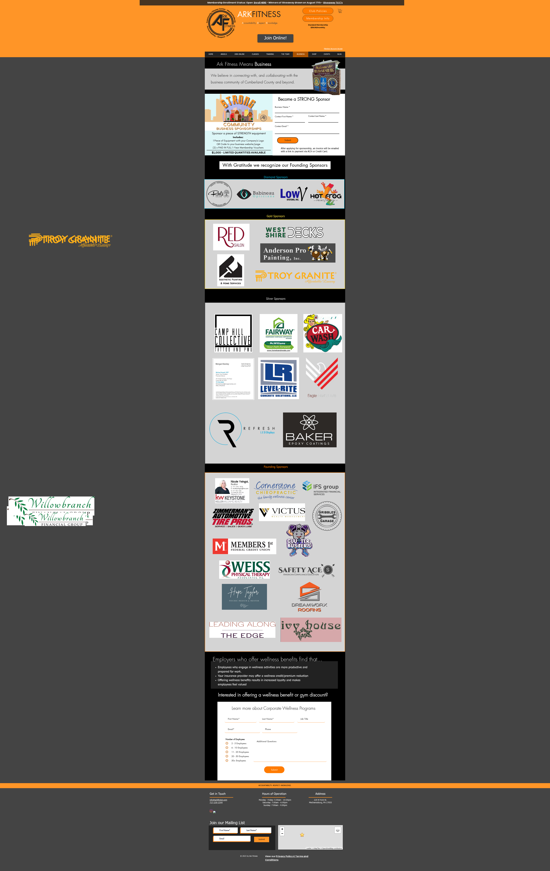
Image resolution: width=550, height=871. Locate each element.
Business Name (281, 107)
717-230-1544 (216, 803)
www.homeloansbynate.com (278, 350)
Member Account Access (333, 49)
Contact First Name (283, 117)
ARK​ (259, 14)
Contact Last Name (316, 116)
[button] (340, 11)
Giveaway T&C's (333, 2)
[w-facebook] (214, 812)
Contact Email (281, 126)
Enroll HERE (260, 2)
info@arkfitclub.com (218, 800)
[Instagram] (211, 810)
